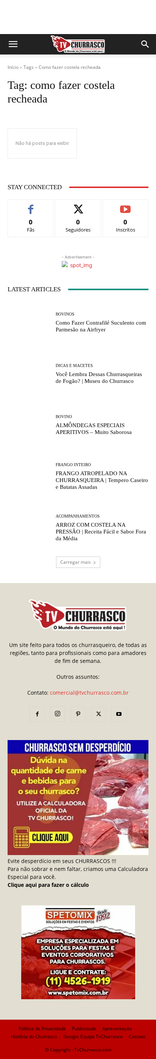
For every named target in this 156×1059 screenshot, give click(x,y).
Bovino (64, 417)
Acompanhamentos (78, 516)
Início (13, 67)
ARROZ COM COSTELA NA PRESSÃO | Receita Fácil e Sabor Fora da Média (101, 531)
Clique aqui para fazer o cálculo (48, 884)
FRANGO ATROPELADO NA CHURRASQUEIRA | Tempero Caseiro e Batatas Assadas (102, 480)
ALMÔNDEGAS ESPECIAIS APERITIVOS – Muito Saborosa (94, 428)
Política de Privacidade (42, 1028)
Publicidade (84, 1028)
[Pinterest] (78, 714)
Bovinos (65, 314)
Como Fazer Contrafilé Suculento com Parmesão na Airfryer (101, 326)
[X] (98, 714)
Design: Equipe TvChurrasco (93, 1036)
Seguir (78, 205)
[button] (13, 44)
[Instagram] (57, 714)
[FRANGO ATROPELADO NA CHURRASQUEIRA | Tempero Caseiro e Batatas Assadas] (29, 477)
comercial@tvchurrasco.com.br (89, 692)
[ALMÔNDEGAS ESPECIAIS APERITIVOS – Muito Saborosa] (29, 425)
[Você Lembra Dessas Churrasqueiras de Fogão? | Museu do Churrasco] (29, 374)
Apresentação (117, 1028)
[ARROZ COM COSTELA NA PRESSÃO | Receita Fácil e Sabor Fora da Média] (29, 528)
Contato (137, 1036)
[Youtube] (118, 714)
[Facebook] (37, 714)
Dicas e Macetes (74, 366)
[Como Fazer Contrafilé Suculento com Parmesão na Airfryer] (29, 323)
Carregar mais (75, 562)
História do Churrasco (34, 1036)
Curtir (30, 205)
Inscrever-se (125, 205)
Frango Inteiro (73, 465)
